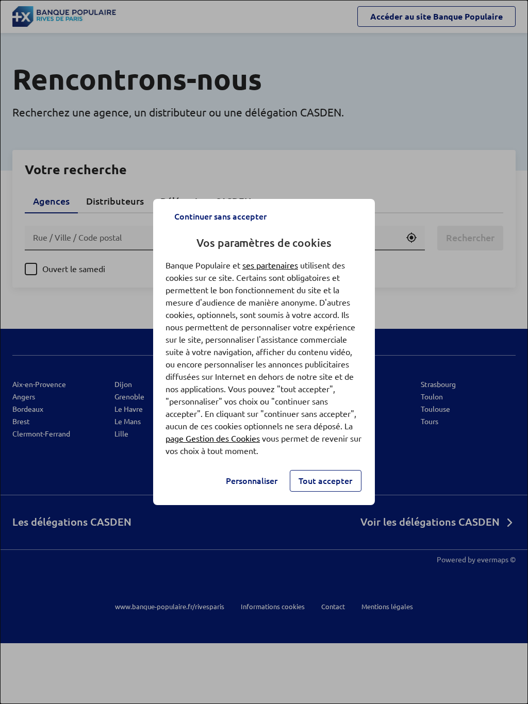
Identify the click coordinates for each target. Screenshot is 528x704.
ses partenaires (270, 265)
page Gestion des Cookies (213, 438)
